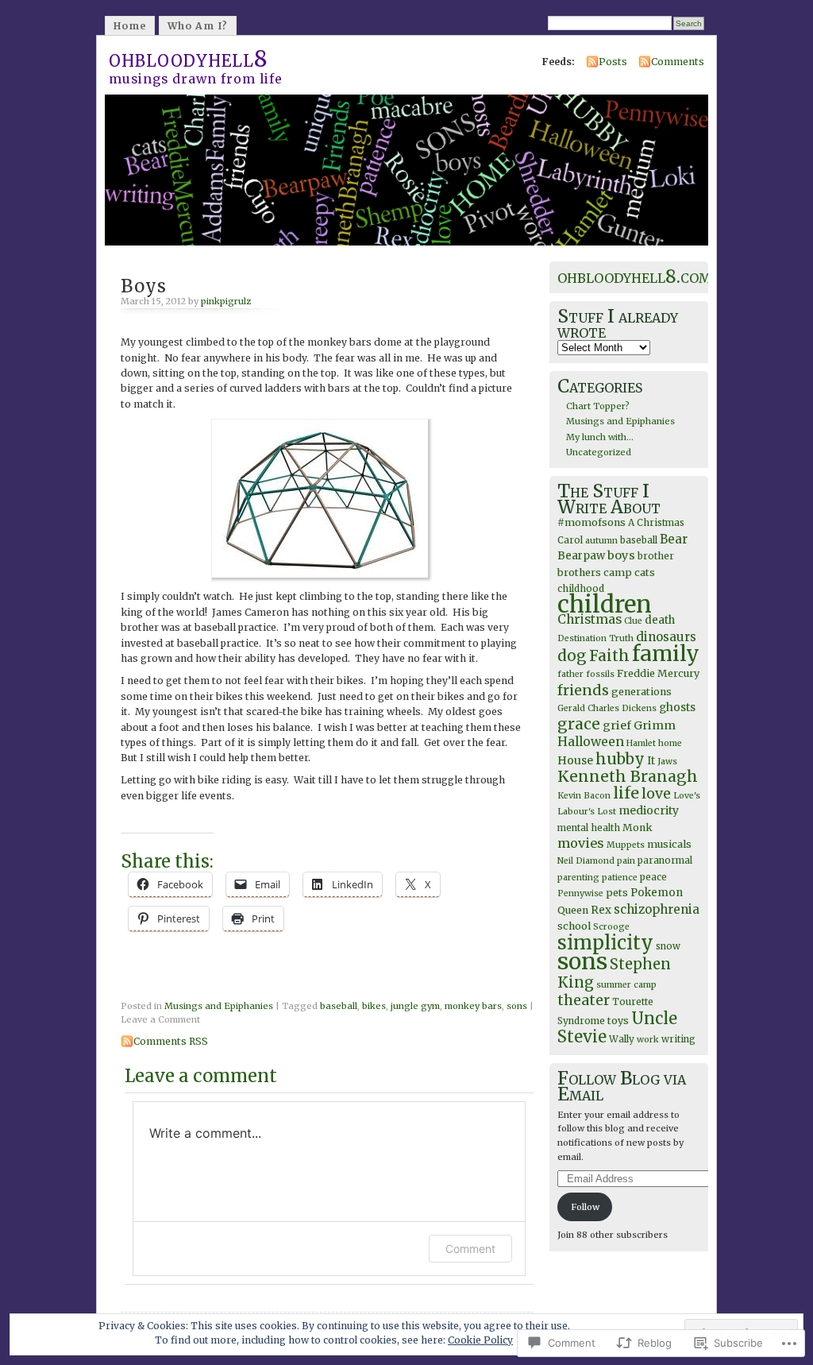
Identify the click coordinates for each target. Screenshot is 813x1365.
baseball (338, 1005)
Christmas (589, 619)
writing (678, 1039)
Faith (609, 655)
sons (517, 1005)
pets (617, 893)
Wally (621, 1039)
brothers (579, 572)
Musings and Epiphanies (218, 1005)
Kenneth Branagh (627, 776)
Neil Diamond (586, 861)
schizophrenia (656, 909)
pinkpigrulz (226, 301)
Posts (613, 62)
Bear (674, 539)
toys (618, 1021)
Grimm (655, 725)
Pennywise (580, 893)
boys (621, 555)
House (575, 760)
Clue (633, 621)
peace (653, 877)
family (665, 653)
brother (656, 556)
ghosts (677, 707)
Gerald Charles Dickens (607, 708)
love (656, 793)
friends (583, 690)
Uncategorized (598, 452)
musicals (669, 844)
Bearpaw (581, 556)
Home (130, 26)
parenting (578, 877)
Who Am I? (198, 26)
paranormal (665, 860)
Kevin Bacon (584, 796)
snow (668, 946)
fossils (600, 674)
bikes (374, 1005)
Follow (585, 1206)
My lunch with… (600, 437)
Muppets (626, 845)
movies (580, 843)
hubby (620, 758)
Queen (572, 910)
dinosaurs (666, 636)
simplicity (605, 942)
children (604, 604)
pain (626, 861)
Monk (637, 827)
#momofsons (591, 522)
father (570, 674)
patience (620, 877)
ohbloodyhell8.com (634, 276)
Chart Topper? (598, 406)
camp (617, 572)
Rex (601, 910)
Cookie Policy (480, 1340)
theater (583, 1000)
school (574, 926)
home (670, 743)
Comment (470, 1248)
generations (641, 692)
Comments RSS (170, 1041)
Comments (677, 62)
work (648, 1039)
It (651, 761)
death (660, 620)
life (626, 792)
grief (617, 725)
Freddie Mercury (658, 673)
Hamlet (641, 743)
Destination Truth (595, 638)
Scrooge (611, 927)
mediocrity (648, 810)
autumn (601, 541)
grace (578, 723)
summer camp (626, 985)
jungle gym (415, 1005)
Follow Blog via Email (621, 1085)
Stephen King (614, 973)
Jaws (667, 761)
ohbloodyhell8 (188, 58)
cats (644, 572)
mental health (588, 827)
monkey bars (473, 1005)
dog (572, 655)
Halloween (590, 741)
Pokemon (656, 892)
